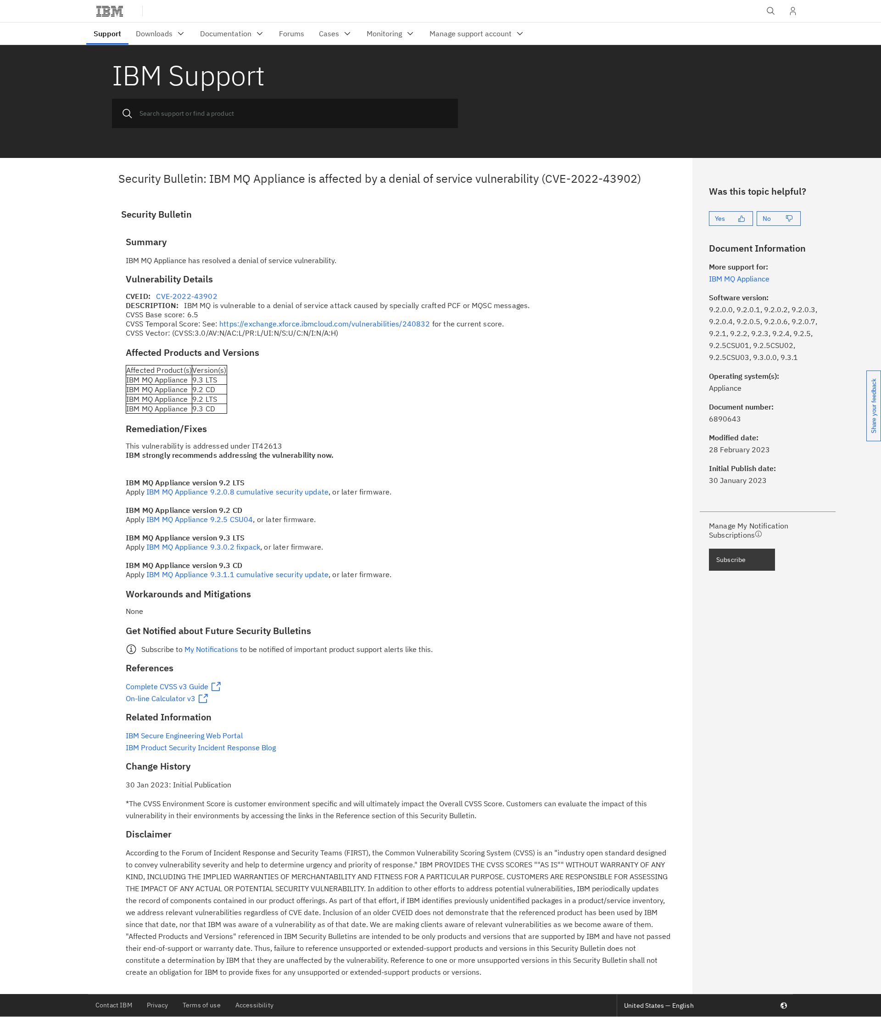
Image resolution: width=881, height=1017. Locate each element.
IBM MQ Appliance (739, 278)
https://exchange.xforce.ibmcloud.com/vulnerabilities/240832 (324, 323)
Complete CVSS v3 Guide (167, 686)
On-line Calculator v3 (160, 698)
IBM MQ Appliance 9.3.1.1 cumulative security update (237, 574)
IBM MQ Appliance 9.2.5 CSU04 (199, 519)
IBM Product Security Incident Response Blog (201, 747)
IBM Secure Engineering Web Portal (184, 735)
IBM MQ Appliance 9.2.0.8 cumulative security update (237, 491)
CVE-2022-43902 (186, 296)
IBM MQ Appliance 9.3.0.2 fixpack (203, 546)
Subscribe (731, 560)
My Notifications (211, 649)
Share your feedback (873, 405)
